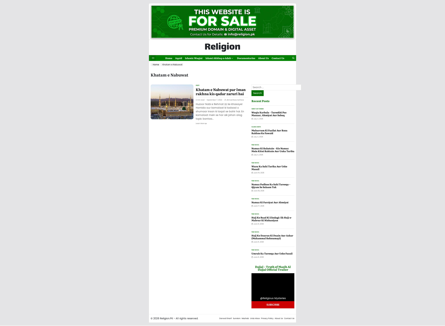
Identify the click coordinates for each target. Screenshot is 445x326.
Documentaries (246, 58)
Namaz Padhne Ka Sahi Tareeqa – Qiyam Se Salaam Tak (270, 185)
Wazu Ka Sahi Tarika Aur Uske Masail (269, 168)
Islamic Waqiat (194, 58)
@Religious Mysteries (273, 298)
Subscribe (273, 304)
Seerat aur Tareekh (257, 109)
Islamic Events (256, 127)
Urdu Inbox (255, 318)
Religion (222, 47)
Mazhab (245, 318)
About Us (263, 58)
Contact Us (278, 58)
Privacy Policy (267, 318)
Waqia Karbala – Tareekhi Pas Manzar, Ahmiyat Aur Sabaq (268, 114)
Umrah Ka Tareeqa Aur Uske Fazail (271, 253)
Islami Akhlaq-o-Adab (218, 58)
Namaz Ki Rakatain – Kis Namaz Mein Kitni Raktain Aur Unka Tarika (272, 150)
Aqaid (178, 58)
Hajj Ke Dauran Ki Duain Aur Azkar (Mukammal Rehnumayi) (272, 237)
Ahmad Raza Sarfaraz (235, 100)
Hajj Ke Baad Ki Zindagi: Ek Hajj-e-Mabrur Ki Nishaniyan (271, 219)
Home (168, 58)
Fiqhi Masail (255, 145)
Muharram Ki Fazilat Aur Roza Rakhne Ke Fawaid (269, 132)
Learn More (201, 123)
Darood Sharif (225, 318)
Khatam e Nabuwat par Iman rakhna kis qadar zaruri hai (221, 91)
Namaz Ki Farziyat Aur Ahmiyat (270, 202)
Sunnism (236, 318)
